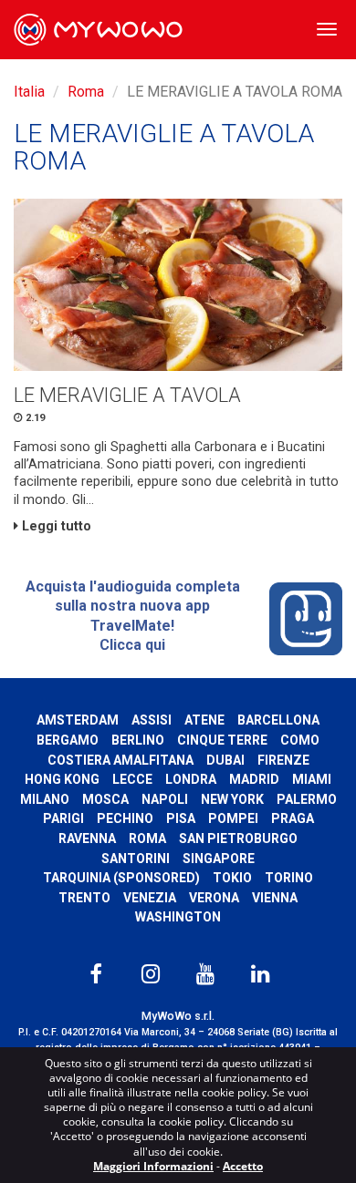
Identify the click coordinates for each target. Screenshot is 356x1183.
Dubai (225, 760)
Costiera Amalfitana (120, 760)
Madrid (254, 779)
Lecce (132, 779)
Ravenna (87, 838)
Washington (178, 917)
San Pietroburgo (238, 838)
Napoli (164, 799)
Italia (29, 91)
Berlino (137, 740)
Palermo (307, 799)
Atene (204, 720)
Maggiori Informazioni (153, 1166)
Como (299, 740)
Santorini (135, 858)
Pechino (125, 818)
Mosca (105, 799)
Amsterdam (78, 720)
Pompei (233, 818)
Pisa (180, 818)
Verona (214, 897)
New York (232, 799)
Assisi (151, 720)
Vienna (275, 897)
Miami (311, 779)
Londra (190, 779)
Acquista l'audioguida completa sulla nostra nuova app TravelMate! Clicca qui (133, 616)
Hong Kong (62, 779)
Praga (292, 818)
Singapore (219, 858)
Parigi (63, 818)
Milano (44, 799)
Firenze (283, 760)
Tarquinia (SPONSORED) (121, 877)
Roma (86, 91)
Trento (84, 897)
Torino (289, 877)
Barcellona (278, 720)
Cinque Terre (222, 740)
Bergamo (68, 740)
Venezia (149, 897)
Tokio (232, 877)
